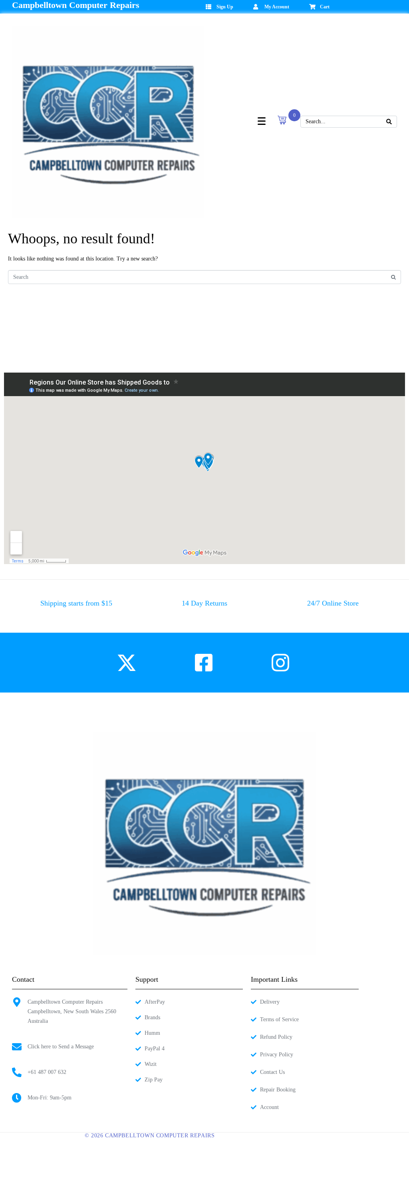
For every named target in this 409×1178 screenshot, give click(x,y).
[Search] (389, 121)
